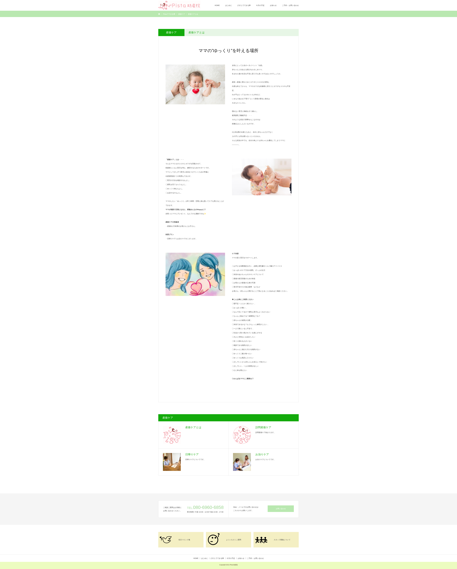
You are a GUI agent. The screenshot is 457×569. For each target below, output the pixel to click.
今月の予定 (260, 5)
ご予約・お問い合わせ (290, 5)
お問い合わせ (281, 509)
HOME (217, 5)
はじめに (228, 5)
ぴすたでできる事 (244, 5)
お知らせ (273, 5)
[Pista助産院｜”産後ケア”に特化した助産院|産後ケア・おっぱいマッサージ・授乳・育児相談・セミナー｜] (179, 5)
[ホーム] (159, 14)
